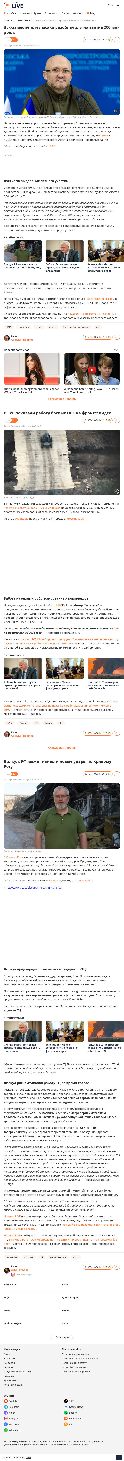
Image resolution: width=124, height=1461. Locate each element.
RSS (71, 1424)
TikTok (72, 1401)
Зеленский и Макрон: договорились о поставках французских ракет (104, 267)
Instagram (14, 1418)
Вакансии (9, 1358)
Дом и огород (70, 1297)
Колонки (78, 13)
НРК (59, 605)
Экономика (51, 13)
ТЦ (41, 1257)
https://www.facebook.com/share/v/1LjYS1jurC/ (32, 887)
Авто (65, 1284)
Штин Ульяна (19, 1270)
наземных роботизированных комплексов (32, 508)
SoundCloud (75, 1418)
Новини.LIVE (75, 518)
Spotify (73, 1412)
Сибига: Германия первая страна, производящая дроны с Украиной (64, 267)
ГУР (116, 628)
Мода (65, 1323)
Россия (48, 723)
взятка (39, 327)
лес (97, 327)
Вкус (6, 1297)
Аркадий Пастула (22, 340)
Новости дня (24, 20)
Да (119, 1457)
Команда (9, 1375)
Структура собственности (18, 1371)
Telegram (14, 1406)
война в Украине (58, 1257)
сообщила (21, 518)
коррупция (24, 327)
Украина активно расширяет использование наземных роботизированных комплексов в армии (61, 706)
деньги (52, 327)
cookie (28, 1457)
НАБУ (51, 146)
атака (76, 1257)
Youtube (13, 1401)
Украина (24, 723)
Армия (37, 13)
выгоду (103, 135)
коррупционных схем (100, 299)
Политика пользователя (75, 1354)
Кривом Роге (14, 857)
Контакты (9, 1362)
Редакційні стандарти (74, 1367)
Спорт (65, 13)
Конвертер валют (14, 1384)
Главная (8, 20)
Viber (12, 1412)
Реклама (9, 1367)
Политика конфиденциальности (80, 1358)
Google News (76, 1406)
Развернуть (62, 1337)
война (9, 723)
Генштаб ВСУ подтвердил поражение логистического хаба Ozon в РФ (104, 685)
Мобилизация (12, 1323)
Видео (93, 13)
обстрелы (28, 1257)
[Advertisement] (62, 164)
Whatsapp (14, 1430)
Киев (7, 1310)
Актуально (10, 1284)
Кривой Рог (11, 1257)
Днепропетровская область (76, 327)
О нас (7, 1354)
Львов (65, 1310)
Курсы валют (11, 1380)
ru (109, 5)
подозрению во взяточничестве (89, 313)
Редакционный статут (74, 1362)
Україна (11, 13)
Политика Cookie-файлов (76, 1371)
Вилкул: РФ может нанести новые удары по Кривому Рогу (22, 266)
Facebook (55, 880)
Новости (25, 13)
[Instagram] (13, 1275)
